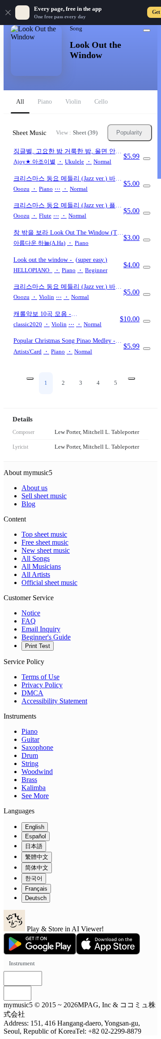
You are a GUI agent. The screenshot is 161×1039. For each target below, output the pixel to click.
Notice (30, 613)
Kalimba (33, 787)
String (29, 763)
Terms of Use (40, 677)
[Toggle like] (146, 30)
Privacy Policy (42, 685)
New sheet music (45, 550)
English (34, 827)
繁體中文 (36, 857)
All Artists (35, 574)
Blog (28, 504)
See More (35, 795)
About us (34, 488)
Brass (29, 779)
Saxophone (37, 747)
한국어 (33, 878)
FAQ (28, 621)
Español (35, 836)
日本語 (33, 846)
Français (36, 888)
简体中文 (36, 867)
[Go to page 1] (30, 378)
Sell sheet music (44, 496)
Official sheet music (49, 582)
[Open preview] (146, 158)
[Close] (8, 12)
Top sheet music (44, 534)
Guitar (30, 739)
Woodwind (37, 771)
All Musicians (41, 566)
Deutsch (36, 898)
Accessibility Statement (54, 701)
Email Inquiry (40, 629)
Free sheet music (44, 542)
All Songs (35, 558)
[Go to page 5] (131, 378)
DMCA (32, 693)
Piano (29, 731)
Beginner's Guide (46, 637)
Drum (29, 755)
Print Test (37, 646)
